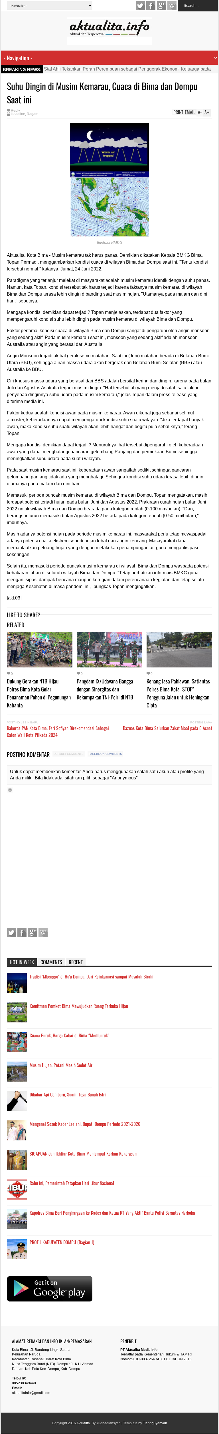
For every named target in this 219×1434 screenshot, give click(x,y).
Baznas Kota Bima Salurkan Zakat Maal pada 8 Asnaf (167, 728)
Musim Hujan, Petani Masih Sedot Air (61, 1065)
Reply (15, 111)
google (161, 5)
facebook (150, 5)
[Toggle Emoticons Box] (10, 790)
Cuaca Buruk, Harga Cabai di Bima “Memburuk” (69, 1035)
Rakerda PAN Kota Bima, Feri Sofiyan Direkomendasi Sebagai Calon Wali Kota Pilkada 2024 (58, 731)
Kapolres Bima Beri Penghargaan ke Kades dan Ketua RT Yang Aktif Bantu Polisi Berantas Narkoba (112, 1212)
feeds (172, 5)
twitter (140, 5)
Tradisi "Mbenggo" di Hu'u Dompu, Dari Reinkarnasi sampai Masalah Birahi (91, 976)
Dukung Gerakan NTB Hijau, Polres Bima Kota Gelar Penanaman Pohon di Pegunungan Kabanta (39, 693)
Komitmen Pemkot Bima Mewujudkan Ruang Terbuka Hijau (79, 1005)
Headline (18, 114)
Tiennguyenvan (155, 1423)
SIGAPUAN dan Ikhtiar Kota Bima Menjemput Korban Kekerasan (83, 1153)
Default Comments (69, 753)
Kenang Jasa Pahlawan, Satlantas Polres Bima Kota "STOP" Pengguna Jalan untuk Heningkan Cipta (178, 693)
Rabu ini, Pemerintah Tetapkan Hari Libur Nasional (72, 1183)
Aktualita (83, 1423)
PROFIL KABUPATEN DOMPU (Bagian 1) (62, 1242)
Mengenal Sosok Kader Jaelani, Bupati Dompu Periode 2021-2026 (85, 1123)
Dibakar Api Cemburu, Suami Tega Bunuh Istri (68, 1094)
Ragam (32, 114)
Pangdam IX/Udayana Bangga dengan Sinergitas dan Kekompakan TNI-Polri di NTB (105, 689)
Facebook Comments (105, 753)
